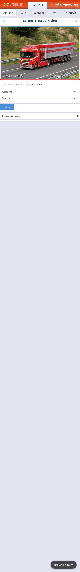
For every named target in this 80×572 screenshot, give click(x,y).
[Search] (74, 12)
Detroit (37, 4)
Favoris (68, 13)
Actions (7, 91)
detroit (35, 84)
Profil (54, 13)
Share (7, 107)
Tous (23, 13)
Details (6, 98)
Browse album (63, 564)
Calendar (38, 13)
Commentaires (10, 116)
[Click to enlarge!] (40, 53)
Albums (8, 13)
